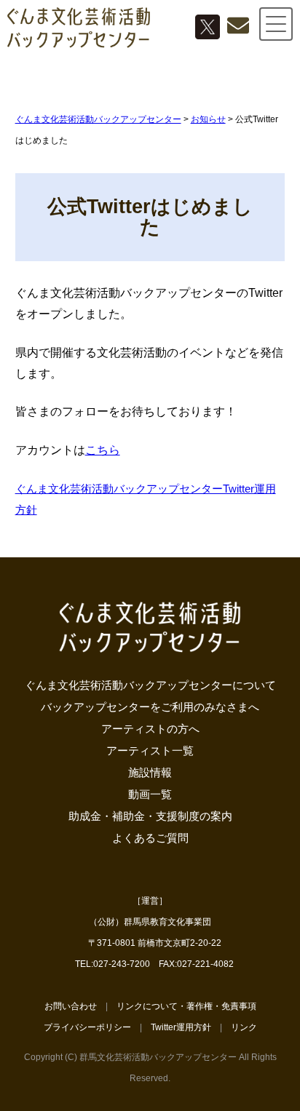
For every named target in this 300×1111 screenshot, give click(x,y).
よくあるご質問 (150, 838)
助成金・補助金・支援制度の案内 (150, 816)
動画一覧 (150, 794)
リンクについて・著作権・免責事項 (186, 1006)
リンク (244, 1027)
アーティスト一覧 (150, 750)
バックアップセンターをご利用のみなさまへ (150, 707)
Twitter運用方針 (181, 1027)
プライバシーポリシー (87, 1027)
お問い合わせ (70, 1006)
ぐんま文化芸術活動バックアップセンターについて (150, 685)
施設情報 (150, 772)
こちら (102, 450)
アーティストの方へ (150, 728)
